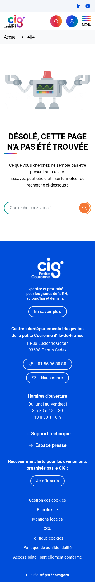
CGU (47, 528)
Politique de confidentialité (47, 547)
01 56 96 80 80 (52, 363)
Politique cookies (47, 538)
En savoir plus (47, 311)
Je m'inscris (47, 480)
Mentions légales (47, 519)
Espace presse (50, 445)
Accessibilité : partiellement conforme (47, 557)
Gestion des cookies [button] (47, 500)
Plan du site (47, 509)
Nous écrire (52, 377)
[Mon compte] (72, 21)
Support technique (51, 433)
